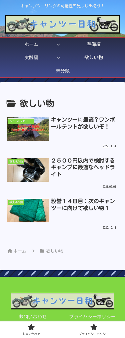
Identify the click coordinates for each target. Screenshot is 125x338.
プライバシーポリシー (92, 316)
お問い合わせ (33, 316)
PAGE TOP (114, 322)
